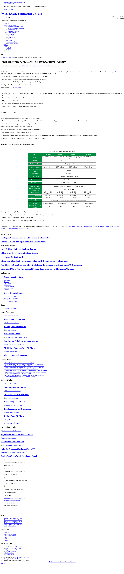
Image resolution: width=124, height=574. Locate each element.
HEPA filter (23, 66)
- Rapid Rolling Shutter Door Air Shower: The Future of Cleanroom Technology (25, 370)
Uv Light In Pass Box (10, 526)
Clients (6, 537)
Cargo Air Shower (70, 226)
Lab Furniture (7, 285)
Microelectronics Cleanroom (11, 298)
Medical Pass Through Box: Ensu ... (13, 521)
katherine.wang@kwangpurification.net (14, 2)
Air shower (12, 71)
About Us (6, 532)
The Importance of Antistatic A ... (13, 520)
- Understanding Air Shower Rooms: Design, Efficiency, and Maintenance (24, 366)
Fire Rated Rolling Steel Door (13, 257)
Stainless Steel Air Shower (39, 66)
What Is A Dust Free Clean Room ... (13, 518)
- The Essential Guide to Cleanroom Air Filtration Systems (19, 376)
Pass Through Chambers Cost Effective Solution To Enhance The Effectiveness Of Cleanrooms (41, 265)
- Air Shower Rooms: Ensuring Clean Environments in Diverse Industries (23, 364)
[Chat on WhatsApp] (70, 562)
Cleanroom (4, 57)
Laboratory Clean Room (10, 301)
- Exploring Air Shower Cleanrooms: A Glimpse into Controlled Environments (25, 372)
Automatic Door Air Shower (84, 226)
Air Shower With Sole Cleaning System (17, 228)
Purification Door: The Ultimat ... (13, 523)
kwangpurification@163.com (12, 500)
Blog (9, 57)
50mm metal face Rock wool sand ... (14, 524)
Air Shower (7, 280)
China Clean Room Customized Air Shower (19, 253)
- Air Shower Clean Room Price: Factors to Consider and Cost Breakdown (24, 375)
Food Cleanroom (8, 300)
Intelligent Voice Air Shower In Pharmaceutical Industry (25, 238)
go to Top (3, 563)
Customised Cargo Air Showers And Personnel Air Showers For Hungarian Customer (38, 269)
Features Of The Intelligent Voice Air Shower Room (23, 242)
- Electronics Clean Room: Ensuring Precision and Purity (19, 363)
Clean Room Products (13, 277)
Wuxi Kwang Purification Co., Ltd (10, 559)
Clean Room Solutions (13, 293)
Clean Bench (7, 283)
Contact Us (7, 540)
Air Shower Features (15, 87)
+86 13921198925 (9, 3)
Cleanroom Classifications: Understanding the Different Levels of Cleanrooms (34, 261)
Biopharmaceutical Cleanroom (12, 296)
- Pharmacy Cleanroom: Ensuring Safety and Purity (17, 373)
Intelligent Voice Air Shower (11, 308)
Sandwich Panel (8, 288)
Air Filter (6, 289)
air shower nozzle (118, 71)
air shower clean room (23, 557)
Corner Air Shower (99, 226)
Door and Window (9, 286)
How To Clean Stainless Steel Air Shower (18, 249)
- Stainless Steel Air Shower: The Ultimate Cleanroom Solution (21, 369)
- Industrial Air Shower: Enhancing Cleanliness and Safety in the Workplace (24, 367)
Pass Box (6, 282)
